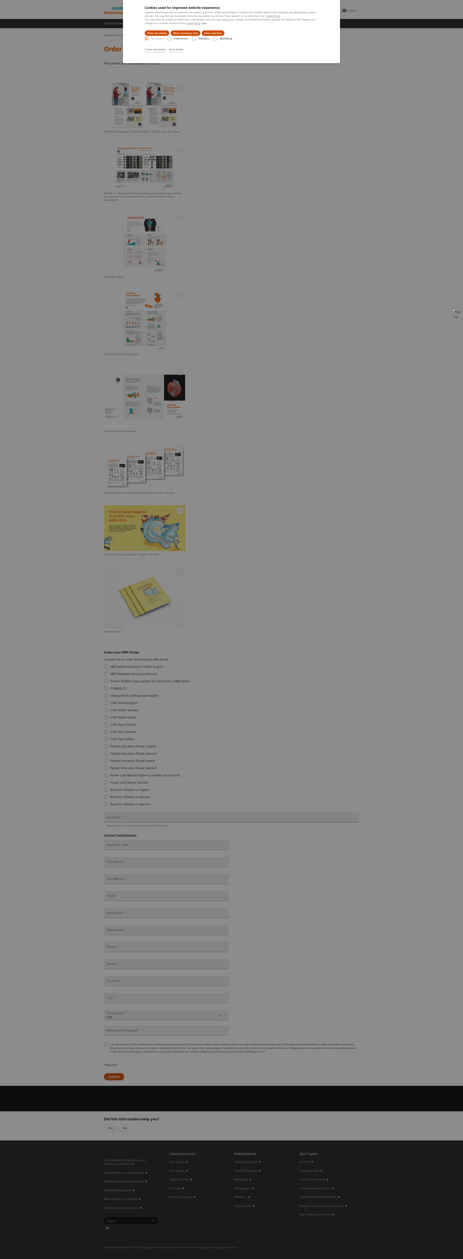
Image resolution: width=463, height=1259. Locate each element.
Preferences (181, 38)
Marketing (226, 38)
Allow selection (213, 33)
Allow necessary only (185, 33)
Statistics (204, 38)
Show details (176, 49)
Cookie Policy (273, 15)
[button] (456, 313)
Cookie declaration (155, 49)
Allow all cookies (157, 33)
